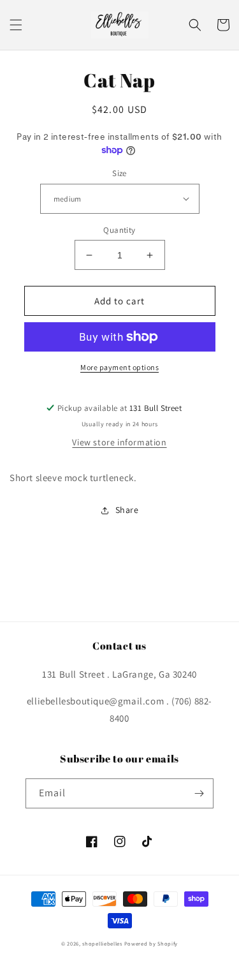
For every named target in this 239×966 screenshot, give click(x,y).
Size (119, 173)
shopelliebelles (102, 943)
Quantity (119, 230)
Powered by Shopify (151, 943)
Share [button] (127, 510)
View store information (119, 442)
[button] (16, 25)
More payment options (119, 367)
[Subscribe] (199, 793)
